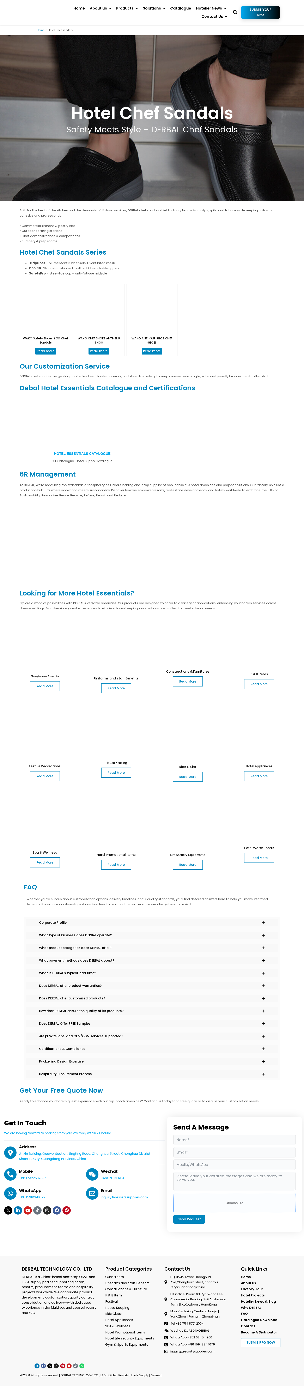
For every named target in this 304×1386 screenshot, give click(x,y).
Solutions (152, 8)
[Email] (92, 1193)
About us (98, 8)
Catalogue (180, 8)
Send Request (189, 1219)
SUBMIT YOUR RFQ (260, 12)
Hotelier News (209, 8)
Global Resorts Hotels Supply (128, 1375)
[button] (235, 12)
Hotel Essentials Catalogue (82, 454)
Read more (45, 351)
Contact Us (212, 16)
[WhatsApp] (10, 1193)
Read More (44, 686)
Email (106, 1190)
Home (79, 8)
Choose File (234, 1203)
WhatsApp (30, 1190)
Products (125, 8)
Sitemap (156, 1375)
